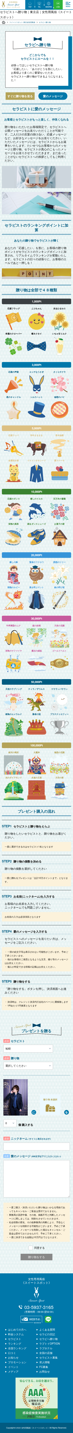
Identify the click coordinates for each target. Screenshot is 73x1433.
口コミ (12, 1353)
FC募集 (43, 1367)
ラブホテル (45, 1348)
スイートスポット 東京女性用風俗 (22, 22)
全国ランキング (17, 1348)
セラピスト (14, 1339)
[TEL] (39, 4)
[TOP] (30, 4)
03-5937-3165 (39, 1308)
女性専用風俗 (36, 1281)
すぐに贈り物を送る (20, 96)
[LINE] (58, 4)
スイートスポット (4, 22)
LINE (48, 1319)
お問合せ (44, 1371)
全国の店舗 (45, 1353)
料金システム (16, 1334)
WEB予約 (34, 1319)
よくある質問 (47, 1329)
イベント (13, 1367)
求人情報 (44, 1362)
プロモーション (17, 1362)
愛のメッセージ (53, 96)
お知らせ (13, 1357)
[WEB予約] (48, 4)
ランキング (14, 1343)
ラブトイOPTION (49, 1343)
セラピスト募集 (48, 1357)
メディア (13, 1371)
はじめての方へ (17, 1329)
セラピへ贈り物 (48, 1339)
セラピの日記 (47, 1334)
